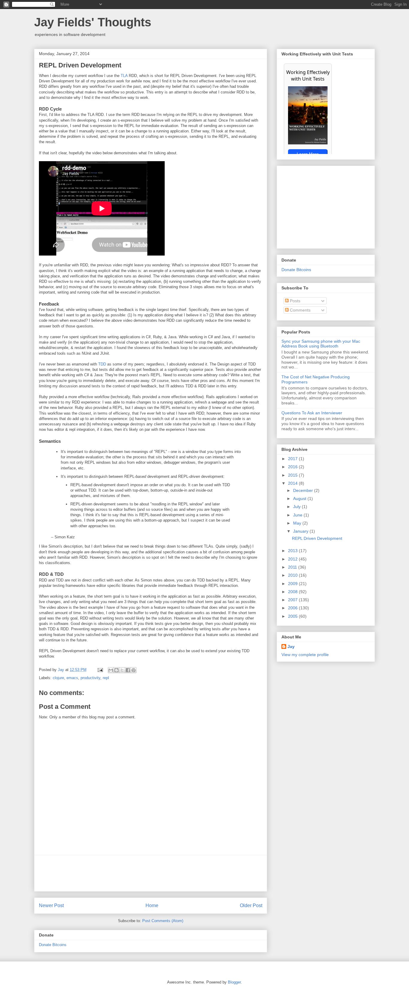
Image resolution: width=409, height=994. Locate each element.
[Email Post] (100, 669)
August (300, 498)
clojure (58, 678)
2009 (293, 583)
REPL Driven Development (317, 538)
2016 (293, 466)
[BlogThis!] (116, 670)
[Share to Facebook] (128, 670)
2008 (293, 591)
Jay (61, 669)
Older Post (251, 905)
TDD (102, 364)
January (301, 531)
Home (152, 905)
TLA (124, 75)
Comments (299, 310)
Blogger (234, 982)
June (298, 515)
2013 (293, 550)
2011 (293, 567)
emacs (72, 678)
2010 (293, 575)
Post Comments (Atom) (162, 921)
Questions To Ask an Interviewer (311, 412)
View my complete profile (305, 654)
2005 (293, 616)
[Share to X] (122, 670)
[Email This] (111, 670)
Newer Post (51, 905)
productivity (90, 678)
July (297, 506)
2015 (293, 475)
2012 (293, 559)
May (297, 523)
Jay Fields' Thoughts (92, 22)
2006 (293, 607)
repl (106, 678)
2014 (293, 483)
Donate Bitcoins (52, 944)
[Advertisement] (151, 873)
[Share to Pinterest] (134, 670)
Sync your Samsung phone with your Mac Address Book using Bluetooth (320, 344)
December (303, 490)
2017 (293, 458)
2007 (293, 599)
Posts (294, 300)
